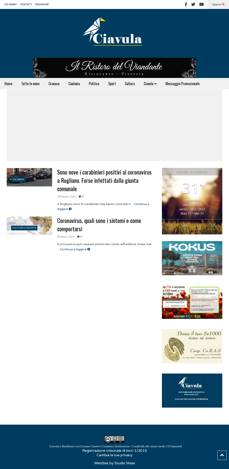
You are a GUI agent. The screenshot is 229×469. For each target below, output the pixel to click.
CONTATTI (26, 4)
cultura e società (24, 228)
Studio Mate (124, 463)
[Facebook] (186, 4)
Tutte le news (30, 83)
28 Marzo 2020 (66, 196)
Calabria (18, 179)
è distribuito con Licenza (115, 446)
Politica (94, 83)
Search (217, 4)
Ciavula (149, 83)
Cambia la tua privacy (115, 455)
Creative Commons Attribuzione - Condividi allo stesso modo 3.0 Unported (136, 446)
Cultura (130, 83)
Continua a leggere (73, 249)
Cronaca (54, 83)
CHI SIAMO (10, 4)
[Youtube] (201, 4)
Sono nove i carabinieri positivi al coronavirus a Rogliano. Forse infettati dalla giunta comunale (104, 180)
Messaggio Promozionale (182, 83)
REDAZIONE (42, 4)
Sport (112, 83)
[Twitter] (193, 4)
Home (8, 83)
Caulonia (74, 83)
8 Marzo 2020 (65, 236)
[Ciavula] (114, 33)
